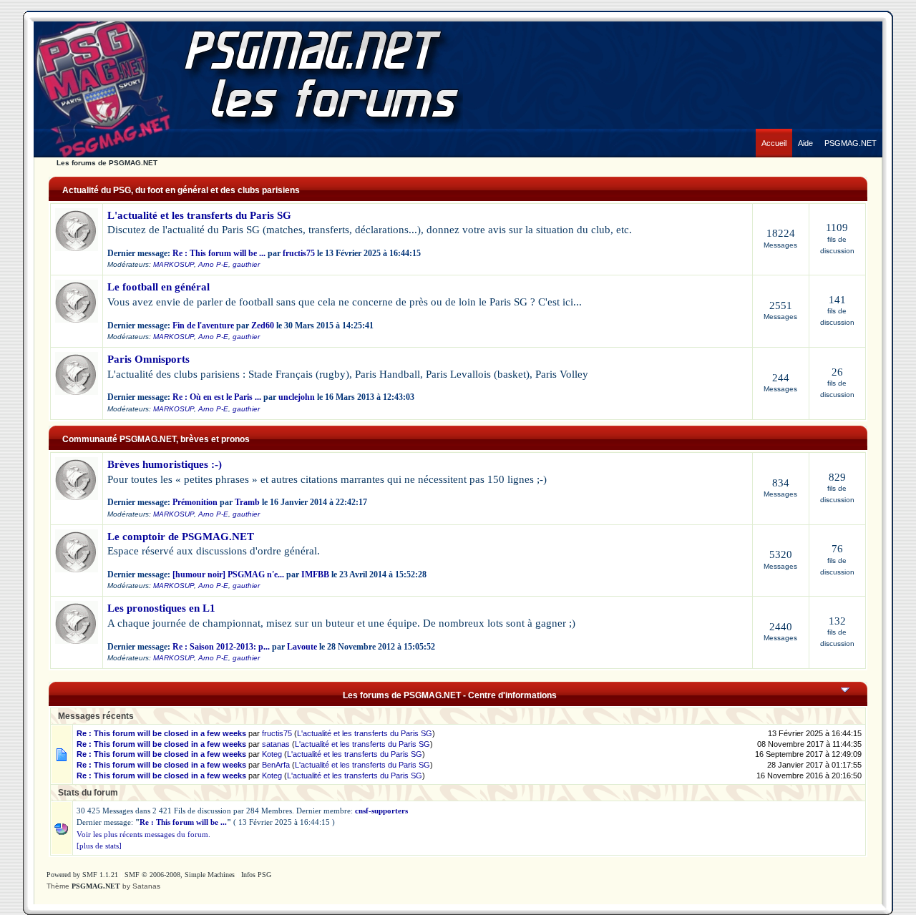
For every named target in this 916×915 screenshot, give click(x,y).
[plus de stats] (99, 845)
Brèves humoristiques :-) (164, 464)
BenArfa (276, 764)
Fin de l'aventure (203, 326)
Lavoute (302, 647)
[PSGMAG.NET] (850, 132)
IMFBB (315, 574)
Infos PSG (256, 875)
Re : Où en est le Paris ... (216, 397)
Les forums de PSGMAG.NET (107, 163)
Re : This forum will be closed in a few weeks (161, 733)
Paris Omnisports (148, 359)
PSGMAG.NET (96, 886)
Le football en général (158, 287)
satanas (276, 744)
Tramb (247, 502)
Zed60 (262, 326)
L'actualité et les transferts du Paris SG (199, 215)
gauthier (246, 264)
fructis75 (299, 253)
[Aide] (805, 132)
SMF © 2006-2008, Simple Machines (180, 875)
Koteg (272, 754)
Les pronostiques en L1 (161, 608)
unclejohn (296, 397)
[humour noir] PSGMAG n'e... (228, 574)
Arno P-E (213, 264)
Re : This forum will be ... (218, 253)
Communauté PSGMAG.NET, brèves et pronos (156, 439)
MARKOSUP (173, 264)
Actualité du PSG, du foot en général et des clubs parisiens (181, 190)
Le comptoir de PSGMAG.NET (180, 536)
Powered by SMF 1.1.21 (82, 875)
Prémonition (195, 502)
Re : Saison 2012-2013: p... (221, 647)
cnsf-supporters (381, 810)
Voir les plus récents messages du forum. (143, 834)
